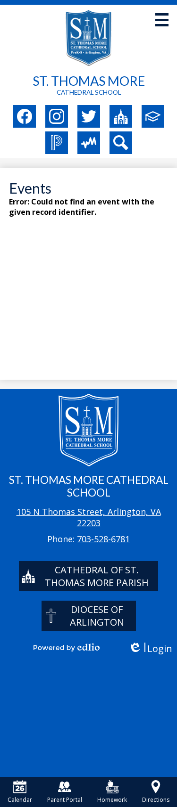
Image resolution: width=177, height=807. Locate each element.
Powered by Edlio (67, 647)
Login (150, 648)
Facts (153, 116)
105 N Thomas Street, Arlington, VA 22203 (89, 517)
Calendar (20, 800)
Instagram (56, 116)
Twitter (88, 116)
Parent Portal (64, 800)
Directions (155, 800)
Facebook (24, 116)
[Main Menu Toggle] (162, 19)
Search (121, 142)
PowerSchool (56, 142)
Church (121, 116)
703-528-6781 (103, 539)
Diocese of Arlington (97, 615)
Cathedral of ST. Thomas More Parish (97, 576)
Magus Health (88, 142)
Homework (112, 800)
